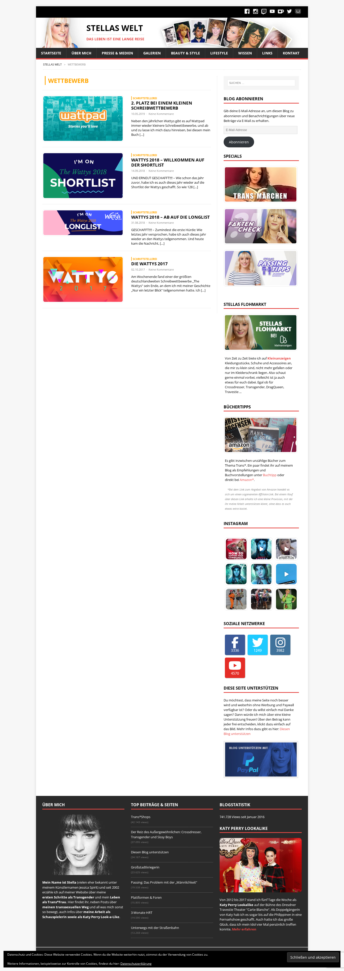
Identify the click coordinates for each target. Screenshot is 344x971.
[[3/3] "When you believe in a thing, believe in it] (286, 599)
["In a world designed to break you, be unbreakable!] (236, 599)
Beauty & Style (185, 53)
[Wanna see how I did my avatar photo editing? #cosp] (261, 549)
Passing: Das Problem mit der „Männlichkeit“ (164, 882)
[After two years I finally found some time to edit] (261, 574)
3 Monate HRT (141, 912)
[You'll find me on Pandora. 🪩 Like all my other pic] (236, 574)
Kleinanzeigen (279, 358)
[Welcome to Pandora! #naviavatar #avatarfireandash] (286, 574)
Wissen (245, 53)
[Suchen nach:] (261, 83)
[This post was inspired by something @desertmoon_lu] (236, 549)
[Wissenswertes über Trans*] (259, 226)
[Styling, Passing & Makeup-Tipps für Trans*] (259, 268)
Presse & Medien (117, 53)
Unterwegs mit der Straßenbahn (155, 927)
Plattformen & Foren (146, 897)
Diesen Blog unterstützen (150, 852)
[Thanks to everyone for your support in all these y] (286, 549)
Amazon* (247, 479)
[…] (142, 134)
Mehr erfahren (244, 929)
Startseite (51, 53)
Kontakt (291, 53)
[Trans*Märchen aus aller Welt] (259, 184)
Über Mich (81, 53)
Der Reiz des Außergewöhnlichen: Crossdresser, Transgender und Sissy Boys (166, 834)
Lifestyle (219, 53)
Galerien (152, 53)
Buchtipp (270, 475)
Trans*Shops (140, 817)
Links (267, 53)
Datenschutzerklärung (136, 963)
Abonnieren (239, 142)
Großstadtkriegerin (145, 867)
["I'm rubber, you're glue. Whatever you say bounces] (261, 599)
